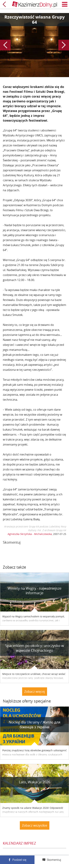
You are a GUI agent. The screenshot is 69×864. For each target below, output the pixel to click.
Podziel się (19, 860)
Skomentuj (54, 860)
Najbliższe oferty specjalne (27, 701)
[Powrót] (4, 4)
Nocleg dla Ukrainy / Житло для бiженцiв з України (34, 724)
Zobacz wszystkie (34, 825)
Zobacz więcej (34, 691)
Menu (65, 4)
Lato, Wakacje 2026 (34, 782)
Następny (63, 45)
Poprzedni (5, 45)
